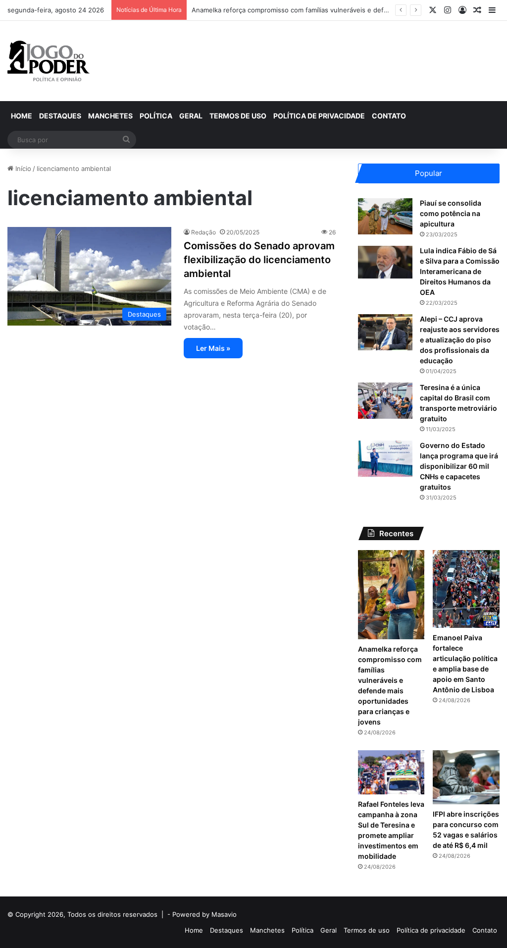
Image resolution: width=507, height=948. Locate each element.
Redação (203, 232)
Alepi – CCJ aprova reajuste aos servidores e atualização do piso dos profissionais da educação (460, 340)
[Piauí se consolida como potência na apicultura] (385, 216)
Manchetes (110, 116)
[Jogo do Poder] (48, 61)
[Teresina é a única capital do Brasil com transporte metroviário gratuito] (385, 401)
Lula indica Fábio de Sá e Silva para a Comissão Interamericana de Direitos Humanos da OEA (460, 271)
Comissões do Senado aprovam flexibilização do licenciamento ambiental (259, 259)
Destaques (60, 116)
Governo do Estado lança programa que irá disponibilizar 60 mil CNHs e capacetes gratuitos (459, 466)
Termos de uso (237, 116)
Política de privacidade (319, 116)
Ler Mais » (213, 348)
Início (22, 168)
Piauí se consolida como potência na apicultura (450, 213)
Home (21, 116)
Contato (389, 116)
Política (156, 116)
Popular (428, 173)
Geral (191, 116)
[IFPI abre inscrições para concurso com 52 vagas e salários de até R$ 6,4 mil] (466, 777)
